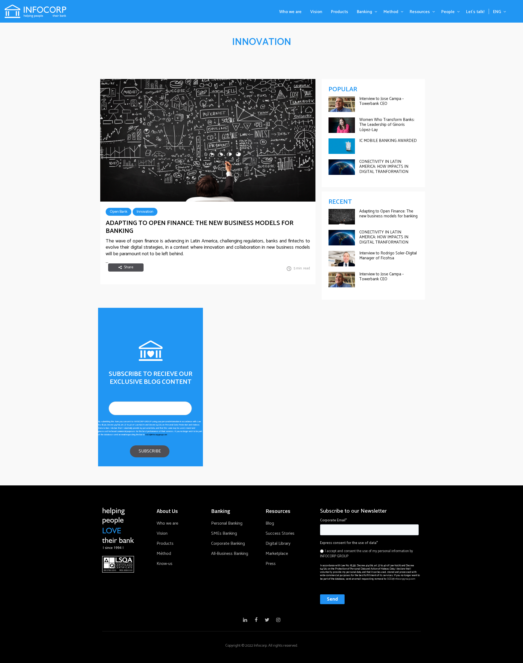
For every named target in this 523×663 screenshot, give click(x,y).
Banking (364, 12)
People (448, 12)
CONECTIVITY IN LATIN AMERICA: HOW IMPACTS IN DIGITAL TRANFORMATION (383, 166)
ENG (497, 12)
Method (391, 12)
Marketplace (277, 553)
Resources (420, 12)
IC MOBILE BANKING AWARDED (388, 140)
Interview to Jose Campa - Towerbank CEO (381, 101)
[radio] (369, 554)
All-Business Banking (229, 553)
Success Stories (280, 533)
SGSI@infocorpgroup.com (156, 434)
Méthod (164, 553)
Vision (316, 12)
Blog (270, 523)
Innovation (145, 212)
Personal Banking (226, 523)
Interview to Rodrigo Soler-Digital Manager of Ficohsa (388, 255)
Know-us (164, 563)
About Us (167, 511)
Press (271, 563)
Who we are (290, 12)
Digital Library (278, 543)
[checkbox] (369, 553)
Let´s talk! (475, 12)
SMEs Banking (224, 533)
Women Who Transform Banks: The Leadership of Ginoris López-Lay (387, 124)
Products (339, 12)
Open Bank (118, 212)
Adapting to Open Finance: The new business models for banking (199, 227)
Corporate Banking (228, 543)
